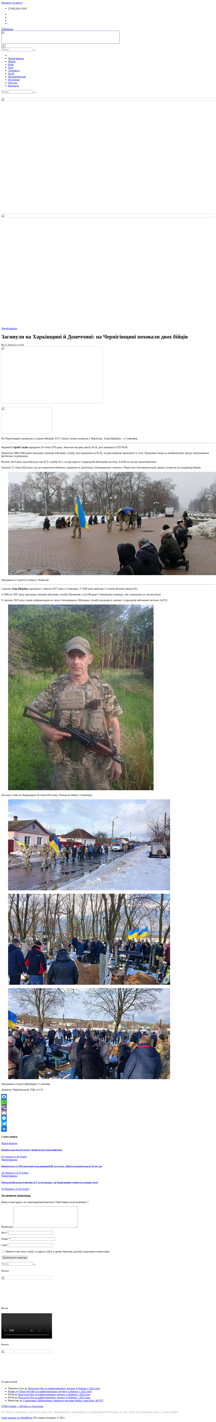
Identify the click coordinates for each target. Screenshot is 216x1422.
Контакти (13, 85)
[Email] (108, 1113)
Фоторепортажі (17, 76)
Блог (11, 67)
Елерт (23, 1156)
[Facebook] (108, 1096)
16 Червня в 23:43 (11, 1189)
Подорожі (13, 79)
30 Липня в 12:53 (11, 1172)
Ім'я (4, 1232)
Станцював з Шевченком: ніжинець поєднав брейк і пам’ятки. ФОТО (63, 1400)
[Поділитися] (108, 1129)
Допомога (14, 70)
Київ (11, 64)
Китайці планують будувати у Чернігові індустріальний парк (31, 1150)
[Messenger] (108, 1118)
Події (11, 73)
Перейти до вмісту (12, 2)
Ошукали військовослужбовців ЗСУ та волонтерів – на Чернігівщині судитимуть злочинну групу (49, 1182)
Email (5, 1238)
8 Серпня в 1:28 (10, 1156)
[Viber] (108, 1107)
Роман (11, 1391)
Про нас (12, 82)
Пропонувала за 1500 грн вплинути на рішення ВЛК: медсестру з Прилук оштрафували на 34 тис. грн (51, 1166)
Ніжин (12, 61)
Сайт (4, 1245)
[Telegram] (108, 1123)
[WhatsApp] (108, 1102)
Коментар (6, 1226)
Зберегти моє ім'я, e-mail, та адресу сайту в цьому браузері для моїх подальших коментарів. (57, 1251)
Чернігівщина (16, 58)
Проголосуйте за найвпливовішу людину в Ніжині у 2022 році (64, 1388)
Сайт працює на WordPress (17, 1417)
